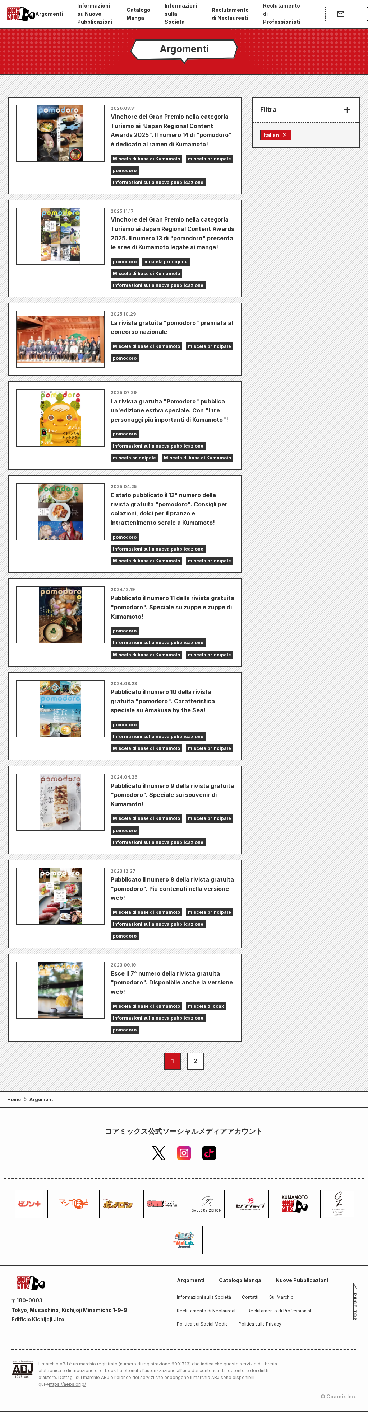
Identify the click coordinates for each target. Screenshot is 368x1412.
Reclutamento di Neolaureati (230, 14)
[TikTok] (209, 1153)
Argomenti (49, 14)
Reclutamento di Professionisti (281, 14)
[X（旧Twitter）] (159, 1153)
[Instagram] (184, 1153)
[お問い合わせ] (340, 14)
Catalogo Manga (138, 14)
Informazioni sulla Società (181, 14)
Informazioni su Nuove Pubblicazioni (94, 14)
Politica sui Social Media (202, 1324)
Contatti (250, 1297)
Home (14, 1099)
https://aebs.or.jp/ (67, 1384)
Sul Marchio (281, 1297)
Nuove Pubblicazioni (302, 1280)
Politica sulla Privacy (260, 1324)
